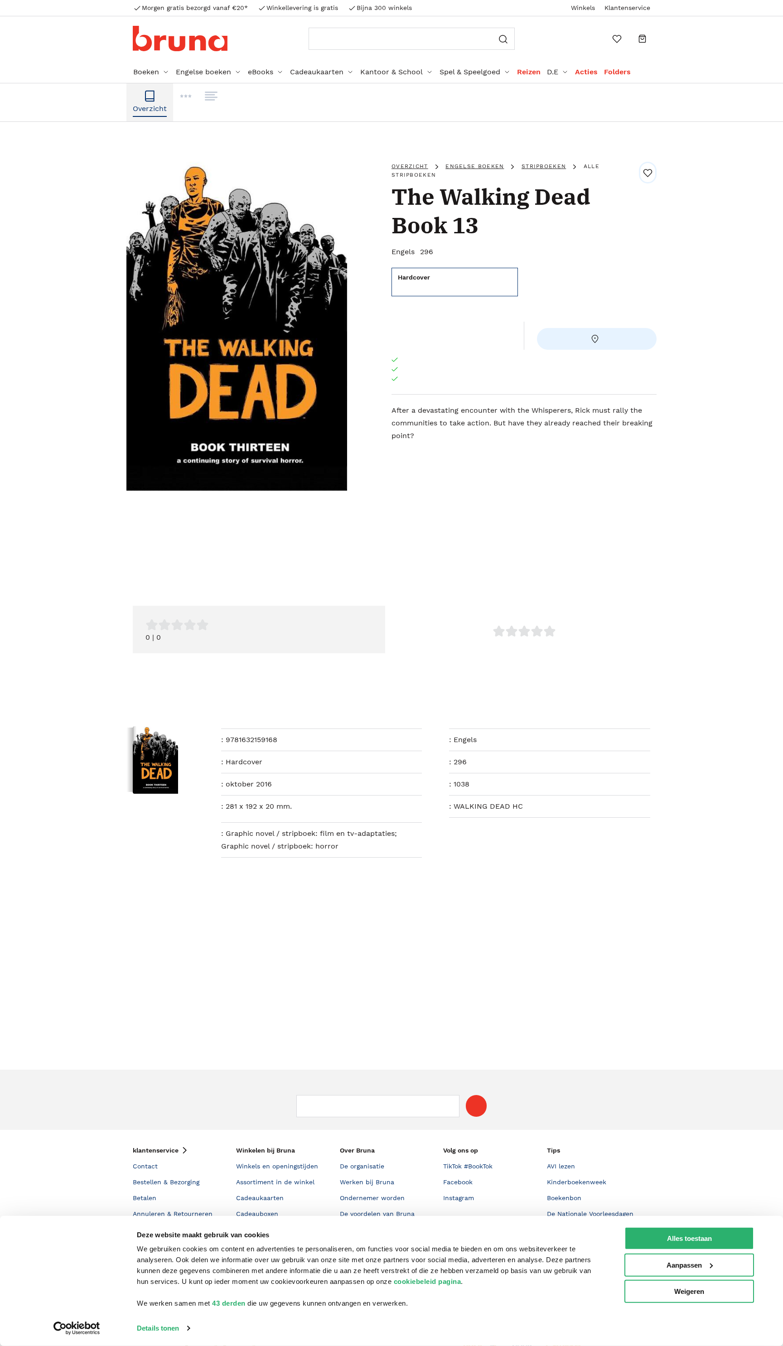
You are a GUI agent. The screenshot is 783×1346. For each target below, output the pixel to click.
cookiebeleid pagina (427, 1281)
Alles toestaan (689, 1238)
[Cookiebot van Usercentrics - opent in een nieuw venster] (76, 1328)
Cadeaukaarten (316, 72)
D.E (552, 72)
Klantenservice (627, 7)
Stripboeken (544, 166)
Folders (617, 72)
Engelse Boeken (474, 166)
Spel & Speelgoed (470, 72)
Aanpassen (684, 1265)
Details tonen (158, 1328)
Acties (586, 72)
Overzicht (410, 166)
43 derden (229, 1303)
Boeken (146, 72)
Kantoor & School (391, 72)
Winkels (583, 7)
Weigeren (689, 1291)
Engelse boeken (203, 72)
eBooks (260, 72)
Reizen (529, 72)
